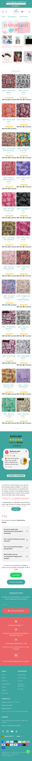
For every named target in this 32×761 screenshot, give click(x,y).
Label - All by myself (8, 356)
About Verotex (22, 678)
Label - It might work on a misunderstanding (23, 297)
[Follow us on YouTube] (12, 731)
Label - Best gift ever (23, 119)
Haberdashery (12, 16)
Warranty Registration (21, 685)
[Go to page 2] (20, 428)
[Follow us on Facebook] (3, 731)
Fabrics (4, 678)
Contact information (7, 756)
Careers (20, 681)
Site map (20, 689)
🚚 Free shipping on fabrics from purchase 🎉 (16, 4)
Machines (5, 681)
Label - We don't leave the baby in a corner (9, 179)
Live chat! (16, 575)
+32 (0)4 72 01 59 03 (13, 702)
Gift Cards (5, 693)
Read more (16, 509)
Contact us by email (16, 582)
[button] (22, 11)
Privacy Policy (14, 752)
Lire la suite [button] (8, 467)
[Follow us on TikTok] (16, 731)
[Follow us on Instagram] (7, 731)
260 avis (20, 442)
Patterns (4, 690)
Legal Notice (15, 754)
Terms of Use (23, 752)
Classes (4, 687)
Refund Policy (5, 752)
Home (3, 16)
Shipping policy (6, 754)
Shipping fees (22, 675)
